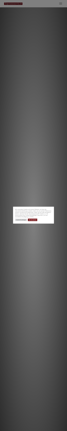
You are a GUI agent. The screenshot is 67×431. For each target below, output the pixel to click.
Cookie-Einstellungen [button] (21, 219)
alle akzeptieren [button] (32, 219)
